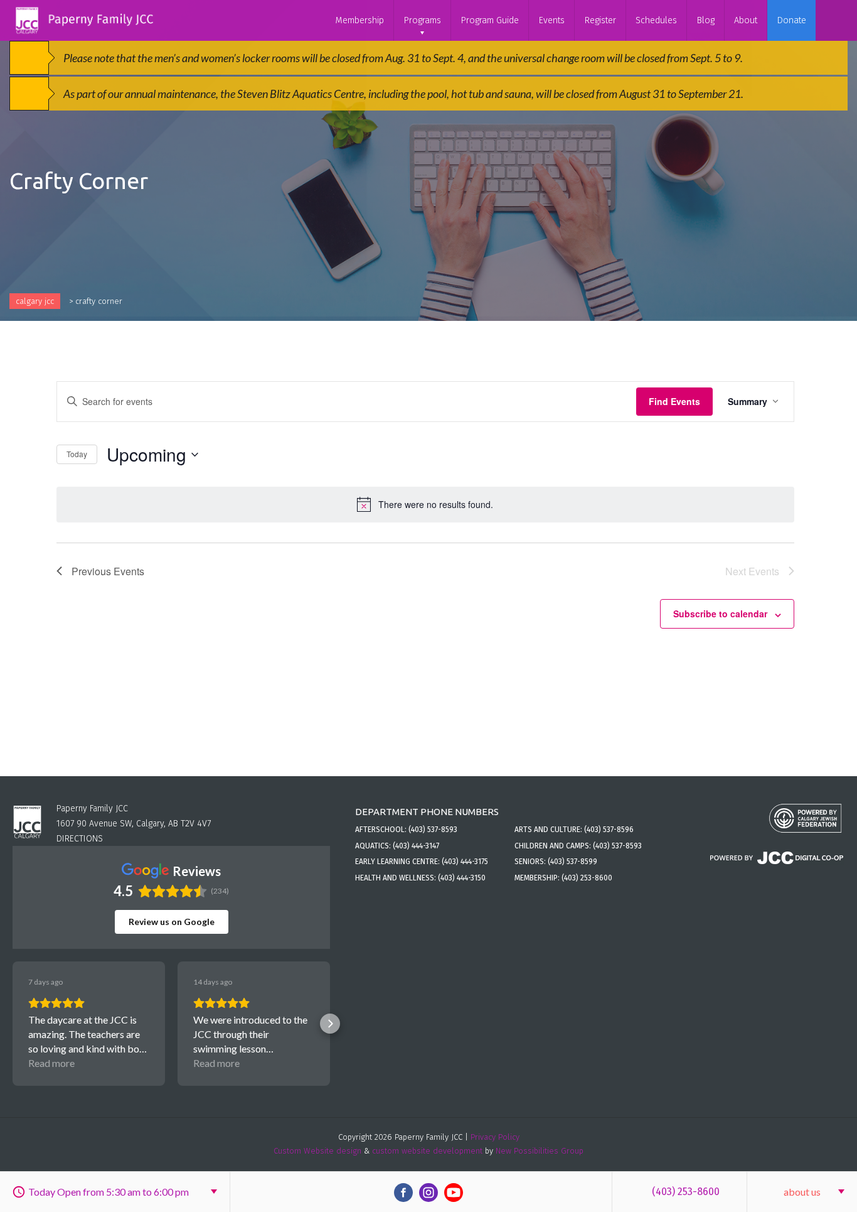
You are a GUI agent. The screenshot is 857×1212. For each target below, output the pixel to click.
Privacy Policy (495, 1137)
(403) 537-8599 (572, 861)
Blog (705, 20)
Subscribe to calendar (720, 613)
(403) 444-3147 (416, 845)
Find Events (674, 401)
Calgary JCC (35, 301)
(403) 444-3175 (465, 861)
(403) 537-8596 (609, 829)
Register (600, 20)
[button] (13, 1024)
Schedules (656, 20)
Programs (422, 20)
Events (551, 20)
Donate (791, 20)
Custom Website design (317, 1150)
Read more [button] (51, 1063)
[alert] (425, 504)
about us (802, 1192)
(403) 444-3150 (462, 878)
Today (77, 453)
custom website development (427, 1150)
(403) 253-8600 (686, 1192)
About (745, 20)
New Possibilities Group (539, 1150)
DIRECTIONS (79, 838)
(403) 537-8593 (432, 829)
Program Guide (489, 20)
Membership (359, 20)
